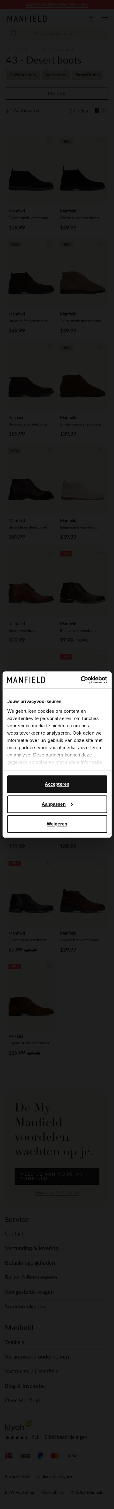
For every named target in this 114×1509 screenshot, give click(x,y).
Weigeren (57, 823)
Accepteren (57, 784)
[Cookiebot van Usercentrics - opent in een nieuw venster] (81, 680)
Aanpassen (54, 804)
